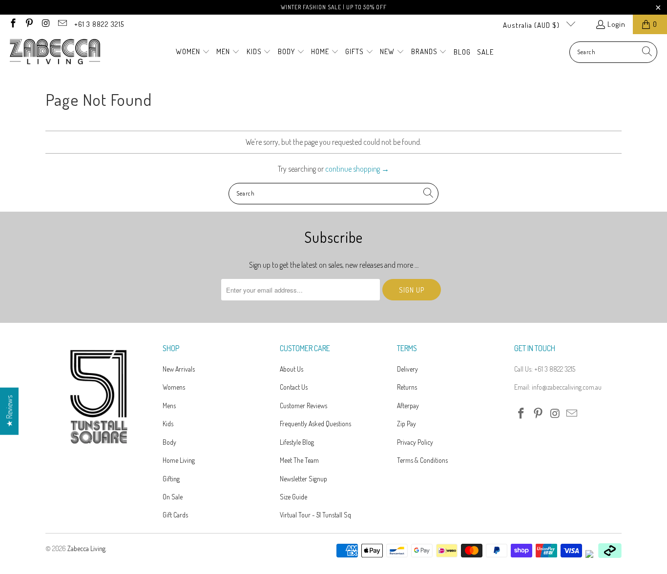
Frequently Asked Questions (315, 423)
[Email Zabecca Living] (62, 24)
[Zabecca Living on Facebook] (12, 24)
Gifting (171, 479)
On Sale (173, 497)
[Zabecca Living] (55, 52)
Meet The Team (299, 460)
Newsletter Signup (303, 479)
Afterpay (408, 405)
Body (169, 442)
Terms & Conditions (422, 460)
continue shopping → (357, 169)
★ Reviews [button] (9, 411)
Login (616, 24)
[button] (193, 52)
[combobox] (613, 52)
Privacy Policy (415, 442)
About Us (291, 369)
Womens (174, 387)
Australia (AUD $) (532, 25)
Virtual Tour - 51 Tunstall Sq (315, 515)
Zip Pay (406, 423)
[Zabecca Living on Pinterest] (29, 24)
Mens (169, 405)
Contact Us (294, 387)
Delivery (407, 369)
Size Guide (293, 497)
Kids (168, 423)
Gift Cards (175, 515)
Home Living (179, 460)
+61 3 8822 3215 (99, 24)
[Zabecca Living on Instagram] (45, 24)
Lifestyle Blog (297, 442)
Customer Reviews (303, 405)
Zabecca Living (86, 548)
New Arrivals (179, 369)
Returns (407, 387)
